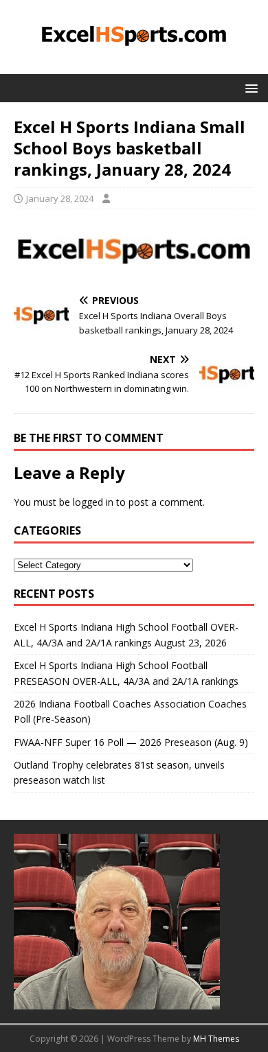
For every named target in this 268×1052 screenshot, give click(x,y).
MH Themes (216, 1038)
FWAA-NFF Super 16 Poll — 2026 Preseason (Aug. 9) (131, 742)
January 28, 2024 (59, 198)
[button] (249, 87)
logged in (93, 502)
